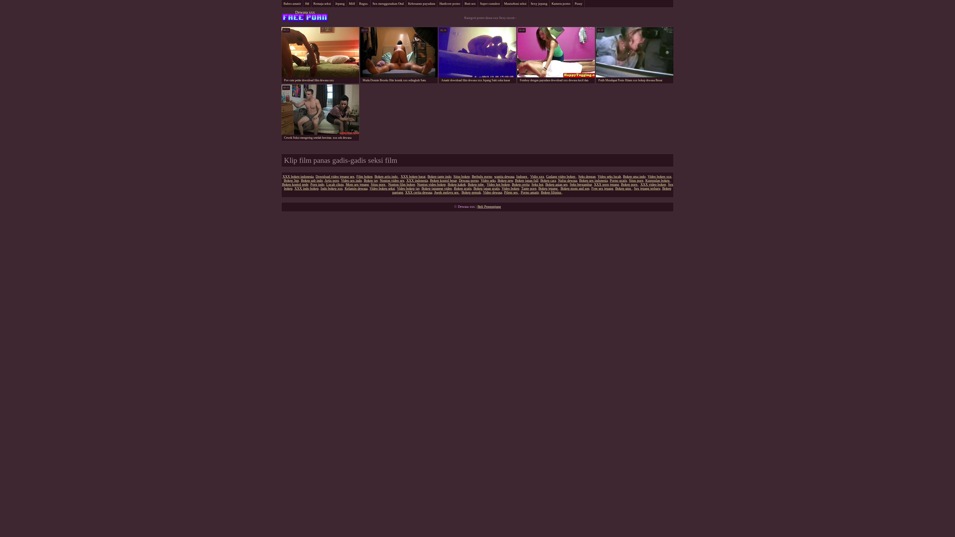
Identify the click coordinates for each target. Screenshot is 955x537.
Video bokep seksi (382, 188)
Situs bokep (461, 177)
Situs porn (636, 180)
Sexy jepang (539, 3)
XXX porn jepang (606, 184)
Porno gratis (618, 180)
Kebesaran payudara (421, 3)
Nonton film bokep (401, 184)
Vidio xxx (537, 177)
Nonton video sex (392, 180)
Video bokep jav (408, 188)
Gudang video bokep (561, 177)
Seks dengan (587, 177)
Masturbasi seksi (515, 3)
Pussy (578, 3)
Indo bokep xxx (332, 188)
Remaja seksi (322, 3)
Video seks (488, 180)
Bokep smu (623, 188)
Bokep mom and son (575, 188)
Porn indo (317, 184)
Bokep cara (548, 180)
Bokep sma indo (634, 177)
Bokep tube (476, 184)
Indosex (522, 177)
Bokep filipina (551, 192)
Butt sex (470, 3)
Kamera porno (561, 3)
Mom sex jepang (357, 184)
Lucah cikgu (335, 184)
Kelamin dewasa (356, 188)
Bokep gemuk (471, 192)
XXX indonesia (417, 180)
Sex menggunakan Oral (388, 3)
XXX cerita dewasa (418, 192)
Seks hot (537, 184)
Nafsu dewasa (567, 180)
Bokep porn (629, 184)
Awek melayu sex (447, 192)
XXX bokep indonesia (298, 177)
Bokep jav (371, 180)
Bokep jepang (548, 188)
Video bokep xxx (659, 177)
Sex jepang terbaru (647, 188)
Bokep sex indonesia (593, 180)
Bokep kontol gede (295, 184)
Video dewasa (492, 192)
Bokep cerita (520, 184)
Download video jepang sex (335, 177)
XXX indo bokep (306, 188)
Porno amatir (530, 192)
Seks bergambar (581, 184)
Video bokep (510, 188)
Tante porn (528, 188)
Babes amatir (292, 3)
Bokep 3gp (291, 180)
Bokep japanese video (437, 188)
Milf (352, 3)
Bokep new (505, 180)
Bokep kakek (457, 184)
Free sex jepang (602, 188)
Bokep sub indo (312, 180)
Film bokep (364, 177)
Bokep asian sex (556, 184)
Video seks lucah (609, 177)
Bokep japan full (526, 180)
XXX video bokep (653, 184)
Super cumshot (490, 3)
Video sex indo (351, 180)
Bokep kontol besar (443, 180)
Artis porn (332, 180)
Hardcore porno (449, 3)
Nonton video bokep (431, 184)
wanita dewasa (504, 177)
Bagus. (363, 3)
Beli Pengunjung (489, 207)
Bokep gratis (463, 188)
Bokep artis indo (387, 177)
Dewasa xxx (305, 12)
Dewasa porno (469, 180)
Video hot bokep (498, 184)
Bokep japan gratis (487, 188)
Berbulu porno (482, 177)
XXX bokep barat (413, 177)
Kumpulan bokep (657, 180)
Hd (307, 3)
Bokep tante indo (439, 177)
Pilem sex (511, 192)
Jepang (340, 3)
